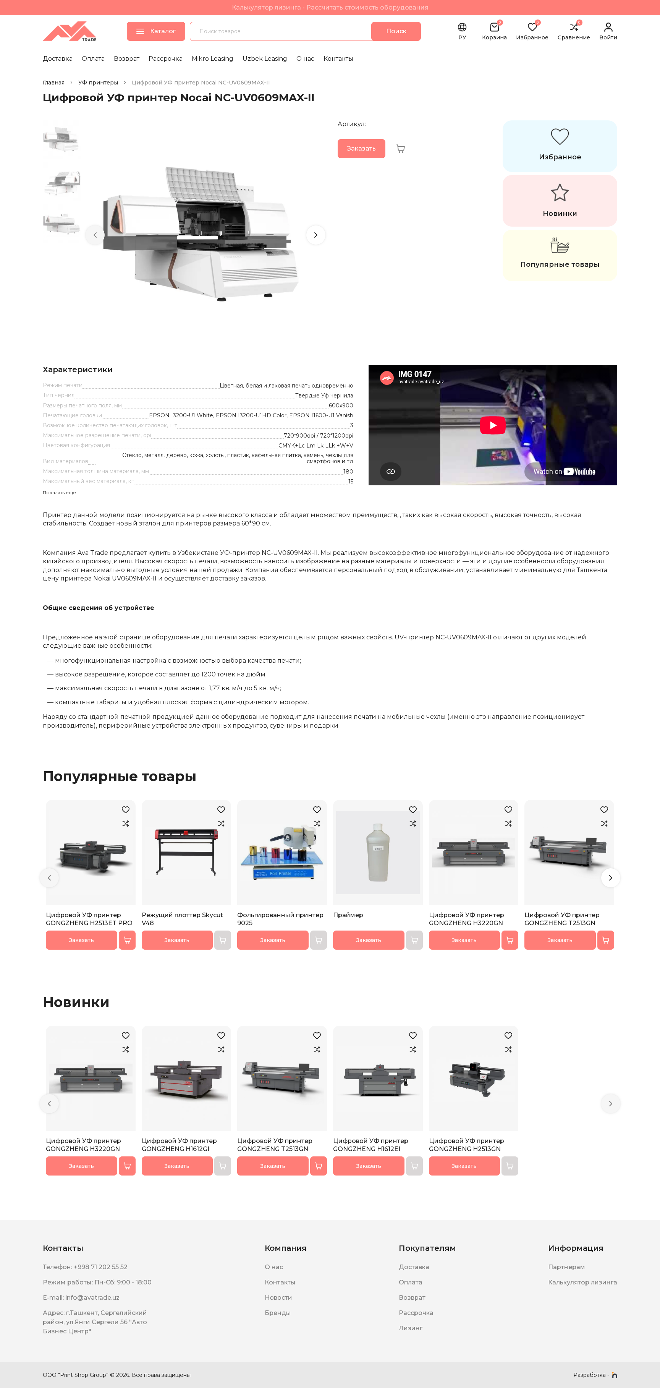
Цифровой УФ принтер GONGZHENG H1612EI (370, 1145)
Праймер (348, 915)
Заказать (361, 148)
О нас (305, 58)
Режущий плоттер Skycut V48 (182, 919)
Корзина (494, 31)
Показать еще (59, 492)
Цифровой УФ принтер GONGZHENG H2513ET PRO (89, 919)
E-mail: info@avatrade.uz (81, 1297)
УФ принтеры (98, 82)
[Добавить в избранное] (126, 810)
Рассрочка (166, 58)
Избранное (532, 31)
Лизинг (410, 1328)
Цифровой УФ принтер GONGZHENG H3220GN (466, 919)
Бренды (278, 1313)
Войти (608, 37)
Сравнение (574, 31)
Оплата (93, 58)
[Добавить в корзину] (127, 940)
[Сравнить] (126, 823)
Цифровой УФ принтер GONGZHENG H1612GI (179, 1145)
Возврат (126, 58)
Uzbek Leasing (265, 58)
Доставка (58, 58)
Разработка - (591, 1375)
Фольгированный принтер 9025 (280, 919)
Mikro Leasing (212, 58)
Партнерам (566, 1267)
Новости (278, 1297)
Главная (54, 82)
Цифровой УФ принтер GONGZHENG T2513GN (562, 919)
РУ (462, 37)
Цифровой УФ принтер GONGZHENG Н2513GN (466, 1145)
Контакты (338, 58)
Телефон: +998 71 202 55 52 (85, 1267)
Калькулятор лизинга (582, 1282)
